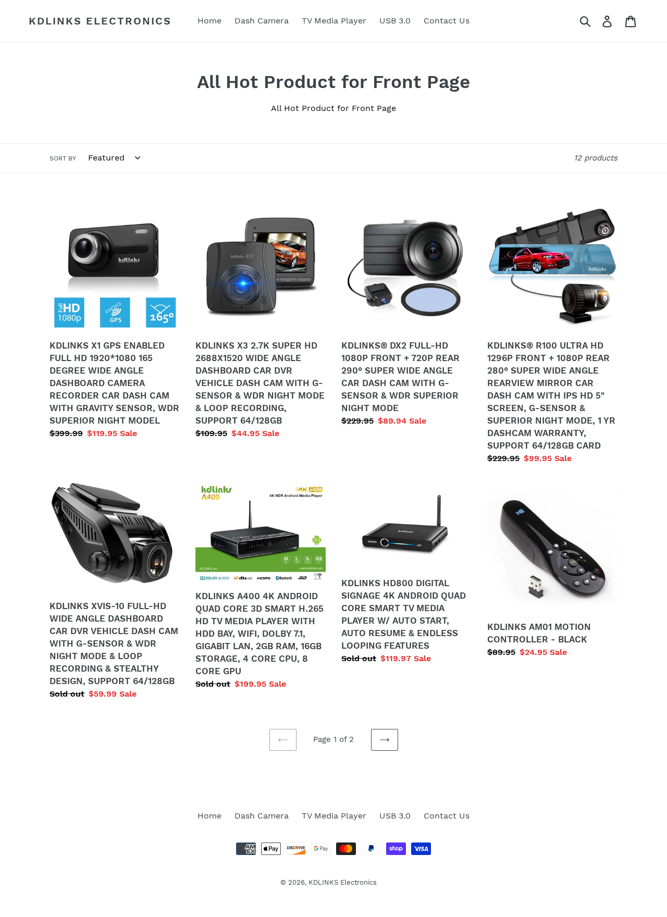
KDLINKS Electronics (100, 21)
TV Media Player (334, 816)
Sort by (63, 158)
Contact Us (447, 816)
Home (209, 816)
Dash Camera (261, 816)
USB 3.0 (395, 816)
